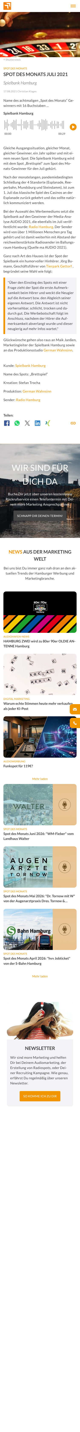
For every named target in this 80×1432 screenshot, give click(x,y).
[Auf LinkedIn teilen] (37, 423)
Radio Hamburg (41, 227)
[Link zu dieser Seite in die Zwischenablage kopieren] (73, 423)
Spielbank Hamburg (30, 366)
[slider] (34, 124)
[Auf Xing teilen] (47, 423)
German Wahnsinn (58, 350)
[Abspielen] (73, 127)
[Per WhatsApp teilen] (17, 423)
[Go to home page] (14, 6)
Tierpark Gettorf (59, 266)
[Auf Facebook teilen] (6, 423)
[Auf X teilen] (27, 423)
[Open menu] (73, 6)
